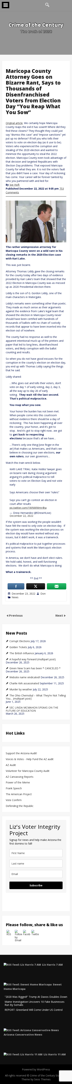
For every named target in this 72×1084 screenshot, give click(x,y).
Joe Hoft (15, 184)
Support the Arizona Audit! (21, 753)
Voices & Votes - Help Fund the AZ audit (30, 759)
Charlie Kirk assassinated (24, 683)
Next (59, 615)
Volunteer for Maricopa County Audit (28, 771)
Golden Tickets (18, 647)
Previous (16, 615)
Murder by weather (20, 689)
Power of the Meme (18, 782)
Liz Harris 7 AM (52, 964)
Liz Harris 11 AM (55, 1054)
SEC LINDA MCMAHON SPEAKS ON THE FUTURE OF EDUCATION (32, 709)
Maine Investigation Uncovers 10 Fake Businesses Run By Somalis (34, 1003)
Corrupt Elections (19, 641)
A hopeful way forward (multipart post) (32, 659)
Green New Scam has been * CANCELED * (35, 668)
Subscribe (36, 885)
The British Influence (21, 653)
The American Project (19, 794)
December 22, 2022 (21, 516)
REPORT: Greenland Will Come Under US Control (34, 1010)
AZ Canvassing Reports (19, 776)
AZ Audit (11, 765)
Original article (14, 123)
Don (43, 593)
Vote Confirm (14, 800)
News (15, 597)
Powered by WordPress (36, 1069)
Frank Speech (14, 788)
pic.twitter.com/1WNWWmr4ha (28, 507)
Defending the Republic (19, 806)
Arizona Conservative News (23, 1034)
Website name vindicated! (24, 677)
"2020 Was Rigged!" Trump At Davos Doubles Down (36, 996)
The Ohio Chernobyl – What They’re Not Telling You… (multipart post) (36, 697)
